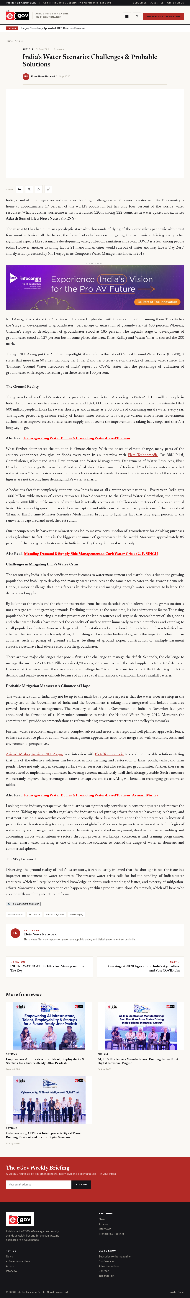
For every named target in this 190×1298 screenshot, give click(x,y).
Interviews (105, 1228)
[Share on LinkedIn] (19, 189)
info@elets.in (106, 1275)
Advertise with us (109, 1266)
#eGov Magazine (55, 914)
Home (9, 41)
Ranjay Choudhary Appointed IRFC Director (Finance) (53, 28)
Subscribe (140, 3)
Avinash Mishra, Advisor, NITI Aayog (34, 754)
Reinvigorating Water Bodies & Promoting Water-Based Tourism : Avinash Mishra (91, 795)
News (102, 1219)
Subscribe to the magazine (115, 1256)
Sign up (81, 1184)
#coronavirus (15, 914)
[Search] (137, 16)
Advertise (157, 3)
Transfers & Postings (112, 1233)
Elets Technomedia (143, 455)
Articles (103, 1224)
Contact (104, 1270)
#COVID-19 (34, 914)
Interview (11, 1270)
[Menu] (127, 16)
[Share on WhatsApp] (39, 189)
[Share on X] (29, 189)
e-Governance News (18, 1261)
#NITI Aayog (76, 914)
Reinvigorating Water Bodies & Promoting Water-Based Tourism (76, 438)
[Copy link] (48, 189)
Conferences (106, 1261)
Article (19, 41)
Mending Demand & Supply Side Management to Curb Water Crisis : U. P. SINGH (91, 554)
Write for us (175, 3)
